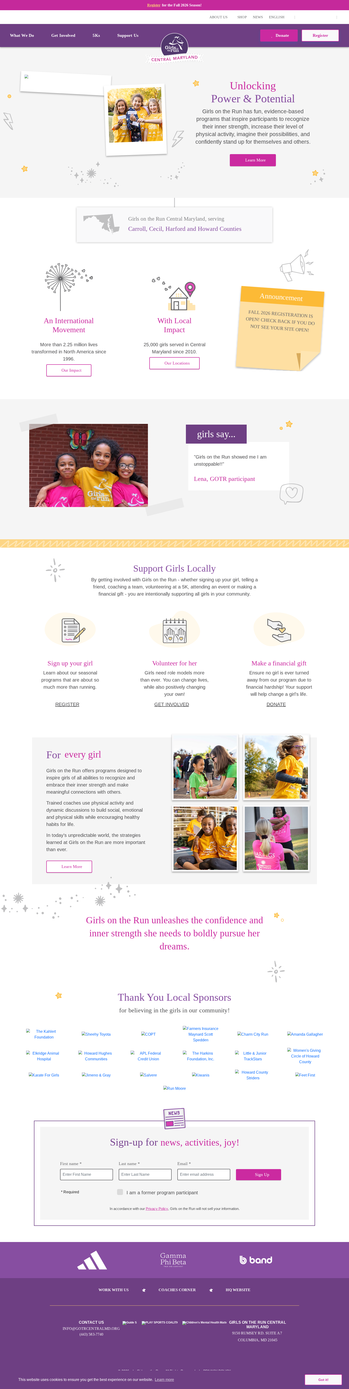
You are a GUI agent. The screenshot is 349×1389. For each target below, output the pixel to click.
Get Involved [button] (63, 35)
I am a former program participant (162, 1192)
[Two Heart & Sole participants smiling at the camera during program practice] (65, 83)
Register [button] (320, 35)
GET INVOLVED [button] (171, 704)
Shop (241, 17)
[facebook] (330, 17)
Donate (281, 35)
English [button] (277, 17)
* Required (70, 1192)
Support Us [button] (127, 35)
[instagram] (301, 17)
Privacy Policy (157, 1209)
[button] (343, 17)
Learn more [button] (164, 1380)
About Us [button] (218, 17)
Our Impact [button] (71, 370)
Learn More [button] (255, 160)
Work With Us (114, 1290)
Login (4, 17)
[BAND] (256, 1260)
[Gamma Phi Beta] (173, 1260)
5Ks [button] (96, 35)
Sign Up (262, 1174)
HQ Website (238, 1290)
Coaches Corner (177, 1290)
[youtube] (315, 17)
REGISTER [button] (67, 704)
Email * (184, 1163)
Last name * (129, 1163)
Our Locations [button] (177, 363)
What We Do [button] (22, 35)
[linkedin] (308, 17)
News (258, 17)
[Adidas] (92, 1260)
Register (153, 5)
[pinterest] (323, 17)
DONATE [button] (276, 704)
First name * (71, 1163)
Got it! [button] (323, 1380)
